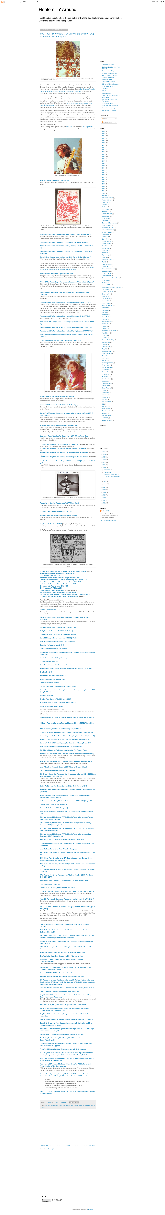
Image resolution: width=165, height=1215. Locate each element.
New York (105, 335)
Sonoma (104, 395)
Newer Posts (44, 1145)
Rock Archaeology (107, 103)
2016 (104, 490)
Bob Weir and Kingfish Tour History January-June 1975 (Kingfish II (63, 448)
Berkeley (105, 207)
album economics (107, 198)
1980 (103, 168)
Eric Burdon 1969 (46, 672)
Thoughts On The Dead (109, 110)
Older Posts (91, 1145)
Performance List (107, 351)
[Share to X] (74, 1102)
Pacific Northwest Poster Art (50, 884)
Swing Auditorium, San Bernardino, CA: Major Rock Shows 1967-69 (63, 786)
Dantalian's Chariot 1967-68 (49, 683)
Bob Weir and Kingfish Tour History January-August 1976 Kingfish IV (64, 457)
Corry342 (106, 511)
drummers (105, 253)
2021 (104, 465)
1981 (103, 170)
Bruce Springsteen (107, 227)
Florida (104, 262)
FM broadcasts (106, 264)
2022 (104, 462)
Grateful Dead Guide (108, 86)
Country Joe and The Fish (49, 661)
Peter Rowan (106, 356)
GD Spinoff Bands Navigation (111, 84)
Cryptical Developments (109, 73)
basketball (105, 202)
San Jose (105, 381)
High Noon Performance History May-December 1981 (58, 584)
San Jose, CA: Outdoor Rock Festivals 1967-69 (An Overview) (61, 746)
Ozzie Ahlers (106, 347)
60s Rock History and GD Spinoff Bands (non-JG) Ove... (112, 476)
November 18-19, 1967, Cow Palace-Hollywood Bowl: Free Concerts (63, 1005)
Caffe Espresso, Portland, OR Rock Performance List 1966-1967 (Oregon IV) (66, 801)
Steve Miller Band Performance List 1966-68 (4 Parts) (58, 634)
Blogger (90, 1210)
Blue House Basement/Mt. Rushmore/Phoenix (56, 665)
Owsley (104, 344)
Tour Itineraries (106, 411)
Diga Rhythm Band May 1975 (50, 575)
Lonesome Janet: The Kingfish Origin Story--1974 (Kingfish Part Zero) (64, 436)
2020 (104, 467)
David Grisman (106, 243)
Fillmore (104, 257)
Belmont (104, 204)
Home (68, 1145)
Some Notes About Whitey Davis (51, 706)
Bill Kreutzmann (107, 214)
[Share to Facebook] (76, 1102)
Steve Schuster (106, 402)
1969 (103, 143)
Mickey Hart (105, 324)
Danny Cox (105, 237)
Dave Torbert (106, 239)
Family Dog (105, 255)
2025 (104, 454)
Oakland (104, 337)
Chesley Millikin (107, 232)
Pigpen (104, 360)
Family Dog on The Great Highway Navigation (109, 76)
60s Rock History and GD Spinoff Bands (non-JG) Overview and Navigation (67, 35)
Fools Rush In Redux (108, 82)
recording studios (107, 363)
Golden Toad (106, 271)
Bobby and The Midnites (109, 223)
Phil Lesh (105, 358)
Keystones (105, 310)
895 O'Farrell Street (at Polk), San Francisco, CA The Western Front (63, 750)
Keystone (105, 308)
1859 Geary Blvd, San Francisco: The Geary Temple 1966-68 (61, 729)
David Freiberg (106, 241)
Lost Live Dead (106, 93)
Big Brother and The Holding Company (54, 658)
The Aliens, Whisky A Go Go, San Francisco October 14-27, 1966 (63, 952)
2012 (104, 500)
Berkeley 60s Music (108, 65)
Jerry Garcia (106, 289)
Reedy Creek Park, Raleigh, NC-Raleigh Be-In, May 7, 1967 (60, 991)
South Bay (105, 397)
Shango (104, 390)
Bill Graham (105, 211)
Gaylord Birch (106, 266)
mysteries (105, 326)
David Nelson (69, 1105)
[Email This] (70, 1102)
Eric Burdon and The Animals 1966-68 (53, 675)
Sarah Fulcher (106, 388)
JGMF (104, 91)
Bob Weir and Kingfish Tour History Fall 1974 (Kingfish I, (59, 444)
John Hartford (106, 294)
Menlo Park (105, 317)
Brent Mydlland (55, 1105)
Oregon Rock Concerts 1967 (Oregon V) (54, 804)
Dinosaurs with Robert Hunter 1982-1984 (54, 586)
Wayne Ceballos (107, 420)
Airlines (104, 195)
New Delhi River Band (109, 330)
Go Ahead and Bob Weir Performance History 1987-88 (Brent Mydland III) (65, 594)
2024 (104, 457)
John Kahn (105, 296)
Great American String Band (110, 278)
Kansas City (105, 301)
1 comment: (63, 1102)
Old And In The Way (108, 340)
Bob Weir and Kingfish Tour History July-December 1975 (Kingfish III (64, 452)
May (105, 484)
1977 (103, 161)
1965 (103, 133)
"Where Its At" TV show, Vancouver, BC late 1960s (57, 888)
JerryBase (105, 88)
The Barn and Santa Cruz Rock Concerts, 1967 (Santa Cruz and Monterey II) (66, 761)
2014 (104, 495)
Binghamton (106, 216)
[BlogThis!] (72, 1102)
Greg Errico (105, 280)
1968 (103, 140)
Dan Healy (62, 1105)
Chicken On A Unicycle (109, 71)
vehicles (104, 413)
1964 (103, 131)
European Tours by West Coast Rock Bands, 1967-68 (58, 702)
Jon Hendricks (106, 298)
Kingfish (76, 1105)
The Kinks (105, 406)
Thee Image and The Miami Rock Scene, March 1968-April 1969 (62, 840)
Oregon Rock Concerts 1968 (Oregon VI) (54, 808)
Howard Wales (106, 285)
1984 (103, 177)
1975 (103, 156)
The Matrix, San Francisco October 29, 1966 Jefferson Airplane (62, 956)
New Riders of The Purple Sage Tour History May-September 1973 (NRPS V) (66, 331)
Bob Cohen (105, 218)
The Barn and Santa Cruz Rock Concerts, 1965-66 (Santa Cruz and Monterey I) (67, 753)
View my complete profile (108, 520)
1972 (103, 149)
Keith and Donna (107, 305)
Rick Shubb (105, 369)
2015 (103, 193)
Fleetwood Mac (106, 259)
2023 (104, 459)
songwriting (105, 392)
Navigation (87, 1105)
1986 (103, 182)
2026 (104, 452)
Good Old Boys (106, 273)
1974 (103, 154)
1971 (103, 147)
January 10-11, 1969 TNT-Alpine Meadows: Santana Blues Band (62, 1034)
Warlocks (105, 418)
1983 (103, 175)
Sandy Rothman (107, 383)
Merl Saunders (106, 321)
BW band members (108, 230)
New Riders (105, 333)
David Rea (105, 248)
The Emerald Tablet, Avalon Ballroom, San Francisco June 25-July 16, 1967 (66, 668)
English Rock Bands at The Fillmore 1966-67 (55, 699)
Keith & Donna (106, 303)
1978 (103, 163)
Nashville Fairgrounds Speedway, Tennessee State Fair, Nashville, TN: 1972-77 (67, 899)
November (107, 470)
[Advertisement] (68, 1128)
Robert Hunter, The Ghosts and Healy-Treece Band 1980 (59, 596)
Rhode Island (106, 365)
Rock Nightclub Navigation (110, 105)
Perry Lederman (107, 353)
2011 (104, 503)
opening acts (106, 342)
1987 (103, 184)
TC (103, 404)
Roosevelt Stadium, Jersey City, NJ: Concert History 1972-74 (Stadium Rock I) (67, 891)
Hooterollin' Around (57, 9)
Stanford (104, 399)
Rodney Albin (106, 374)
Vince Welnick (106, 415)
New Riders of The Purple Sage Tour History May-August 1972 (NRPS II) (65, 316)
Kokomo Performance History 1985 (52, 590)
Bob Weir (47, 1105)
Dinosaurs (105, 250)
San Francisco (106, 379)
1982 (103, 172)
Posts (105, 118)
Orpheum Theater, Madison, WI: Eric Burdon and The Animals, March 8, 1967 (67, 988)
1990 (103, 191)
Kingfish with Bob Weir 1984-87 (51, 524)
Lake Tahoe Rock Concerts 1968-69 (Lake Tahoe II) (57, 770)
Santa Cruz (105, 386)
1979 (103, 165)
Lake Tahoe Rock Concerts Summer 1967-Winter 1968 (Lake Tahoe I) (63, 767)
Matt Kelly (81, 1105)
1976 (103, 159)
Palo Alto (69, 127)
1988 (103, 186)
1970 (103, 145)
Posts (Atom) (52, 1149)
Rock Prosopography (108, 108)
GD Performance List (108, 269)
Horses (104, 282)
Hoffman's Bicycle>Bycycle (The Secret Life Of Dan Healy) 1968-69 (66, 568)
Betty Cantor (106, 209)
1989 (103, 188)
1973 (103, 152)
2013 (104, 498)
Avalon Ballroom (107, 200)
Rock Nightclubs (87, 127)
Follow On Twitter (107, 79)
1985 (103, 179)
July (105, 481)
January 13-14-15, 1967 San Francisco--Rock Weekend (59, 973)
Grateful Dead (106, 276)
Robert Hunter (106, 372)
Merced (104, 319)
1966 (103, 136)
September (107, 472)
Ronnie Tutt (105, 376)
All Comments (107, 122)
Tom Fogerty (106, 408)
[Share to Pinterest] (78, 1102)
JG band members (107, 292)
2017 (104, 487)
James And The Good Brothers (111, 287)
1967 (103, 138)
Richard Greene (107, 367)
